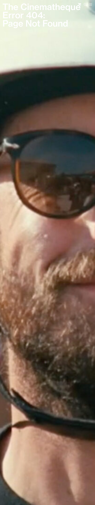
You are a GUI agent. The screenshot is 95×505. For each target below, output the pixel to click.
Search (85, 4)
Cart (79, 4)
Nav (90, 4)
